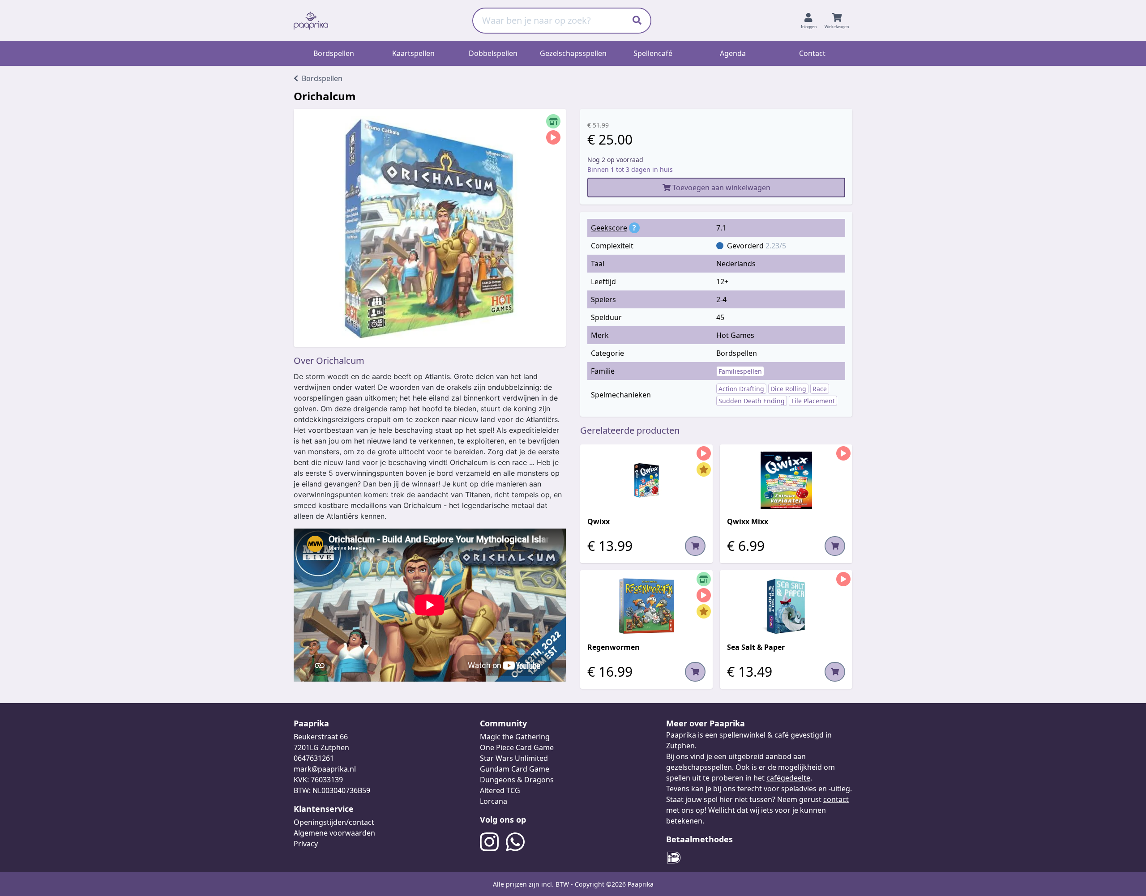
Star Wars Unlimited (514, 758)
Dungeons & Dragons (517, 780)
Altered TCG (500, 790)
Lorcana (493, 801)
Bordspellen (333, 53)
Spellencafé (652, 53)
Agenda (733, 53)
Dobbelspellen (493, 53)
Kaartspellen (413, 53)
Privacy (306, 844)
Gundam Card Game (514, 769)
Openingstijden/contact (334, 822)
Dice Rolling (788, 388)
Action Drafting (741, 388)
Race (819, 388)
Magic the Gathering (515, 737)
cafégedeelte (788, 778)
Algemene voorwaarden (334, 833)
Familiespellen (740, 371)
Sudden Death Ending (751, 401)
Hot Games (735, 335)
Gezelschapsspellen (573, 53)
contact (836, 799)
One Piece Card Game (517, 747)
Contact (812, 53)
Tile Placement (813, 401)
